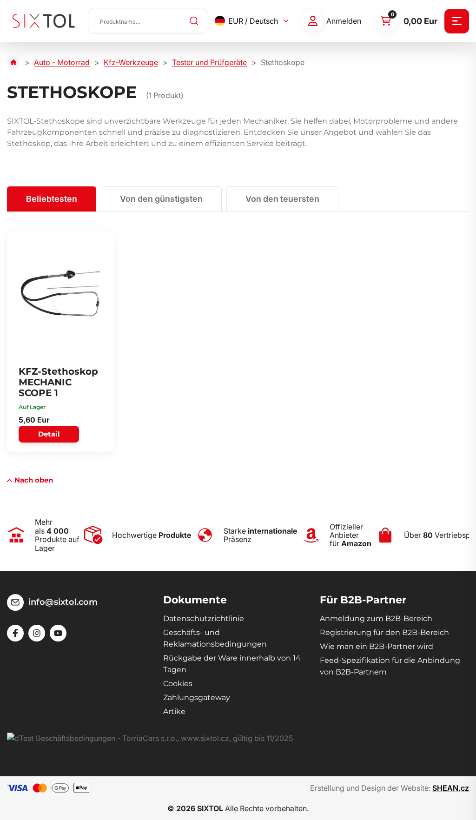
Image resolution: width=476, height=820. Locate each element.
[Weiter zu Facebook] (15, 633)
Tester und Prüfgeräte (209, 62)
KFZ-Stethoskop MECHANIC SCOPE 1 (58, 382)
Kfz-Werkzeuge (131, 62)
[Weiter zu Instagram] (36, 633)
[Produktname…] (147, 21)
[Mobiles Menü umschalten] (456, 21)
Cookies (177, 683)
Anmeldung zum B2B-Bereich (376, 618)
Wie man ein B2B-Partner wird (376, 646)
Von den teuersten (282, 199)
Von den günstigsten (161, 199)
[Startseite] (13, 62)
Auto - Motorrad (62, 62)
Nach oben (33, 480)
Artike (174, 711)
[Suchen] (194, 21)
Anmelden (343, 21)
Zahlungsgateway (196, 697)
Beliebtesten (51, 199)
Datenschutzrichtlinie (203, 618)
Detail (49, 434)
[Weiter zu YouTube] (58, 633)
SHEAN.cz (450, 788)
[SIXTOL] (44, 21)
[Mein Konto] (313, 21)
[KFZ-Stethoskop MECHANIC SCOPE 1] (61, 293)
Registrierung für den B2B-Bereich (384, 632)
